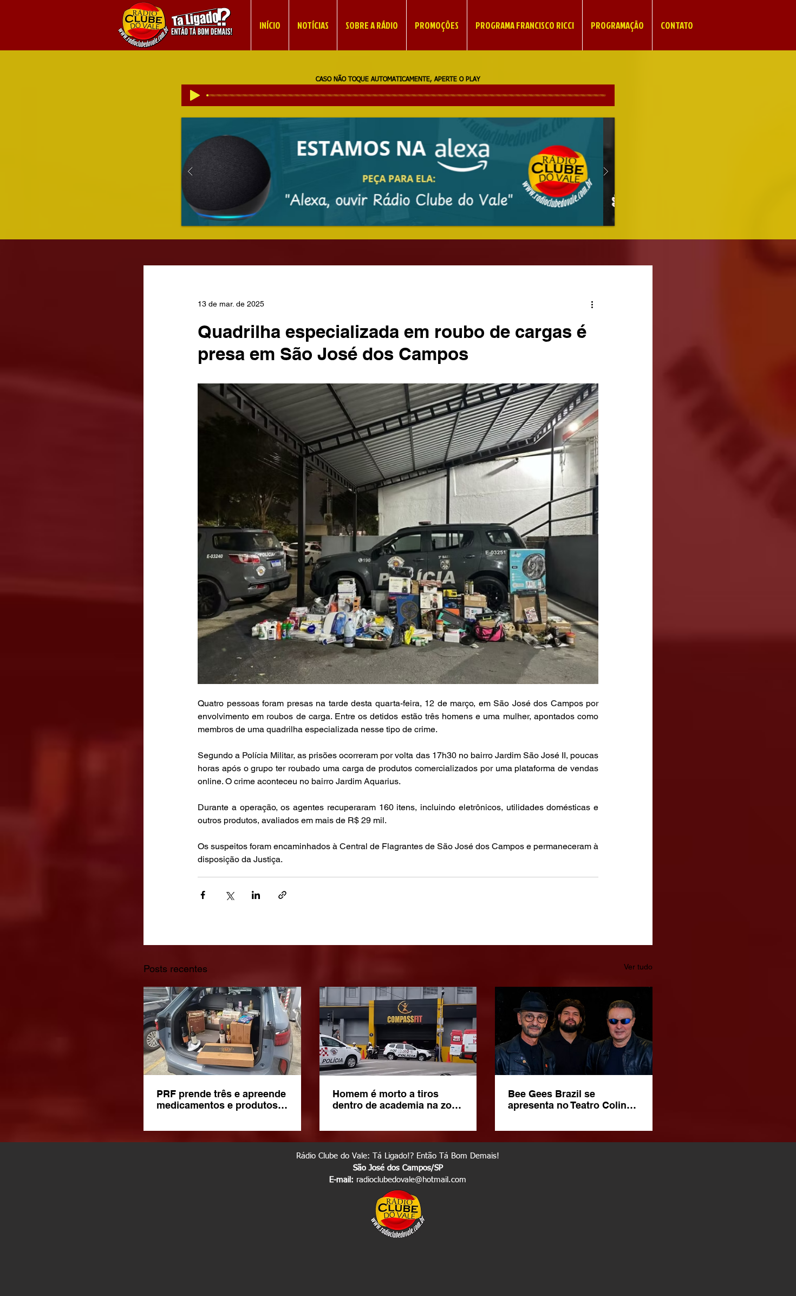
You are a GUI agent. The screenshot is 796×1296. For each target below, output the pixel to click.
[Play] (195, 95)
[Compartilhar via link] (282, 895)
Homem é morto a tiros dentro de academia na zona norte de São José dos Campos (397, 1099)
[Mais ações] (591, 304)
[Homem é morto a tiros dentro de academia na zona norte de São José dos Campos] (398, 1031)
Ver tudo (638, 966)
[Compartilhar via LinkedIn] (256, 895)
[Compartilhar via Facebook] (203, 895)
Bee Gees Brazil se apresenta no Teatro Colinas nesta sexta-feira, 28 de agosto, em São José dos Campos (572, 1099)
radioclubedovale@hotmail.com (411, 1180)
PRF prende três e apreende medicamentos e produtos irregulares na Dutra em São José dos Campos (221, 1099)
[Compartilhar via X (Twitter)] (229, 895)
